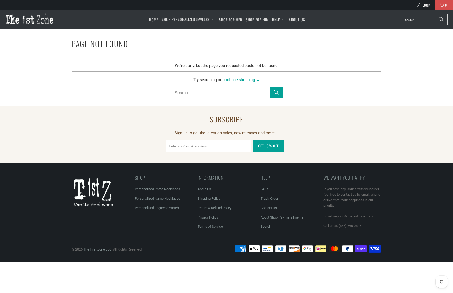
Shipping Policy (209, 198)
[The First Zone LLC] (29, 19)
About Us (204, 189)
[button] (188, 19)
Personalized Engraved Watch (157, 208)
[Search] (441, 19)
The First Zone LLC (97, 249)
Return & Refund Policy (214, 208)
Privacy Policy (208, 217)
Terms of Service (210, 226)
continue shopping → (241, 79)
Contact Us (269, 208)
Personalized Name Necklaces (157, 198)
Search (266, 226)
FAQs (264, 189)
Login (427, 5)
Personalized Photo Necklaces (157, 189)
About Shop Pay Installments (282, 217)
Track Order (269, 198)
